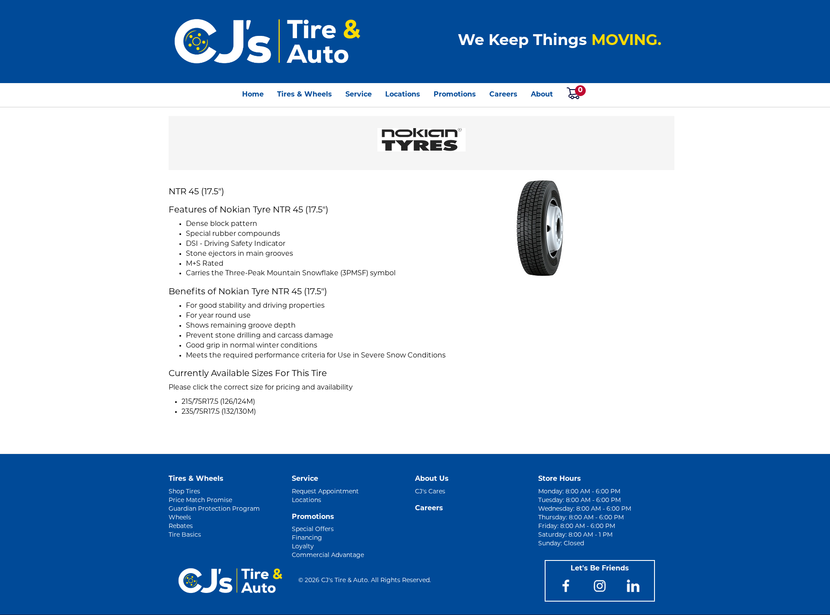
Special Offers (313, 529)
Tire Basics (185, 535)
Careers (503, 94)
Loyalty (303, 547)
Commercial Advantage (328, 555)
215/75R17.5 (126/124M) (218, 402)
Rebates (181, 526)
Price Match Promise (200, 500)
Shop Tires (184, 492)
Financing (307, 538)
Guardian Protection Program (214, 509)
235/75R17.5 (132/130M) (219, 412)
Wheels (180, 518)
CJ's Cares (430, 492)
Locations (402, 94)
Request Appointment (325, 492)
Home (253, 94)
